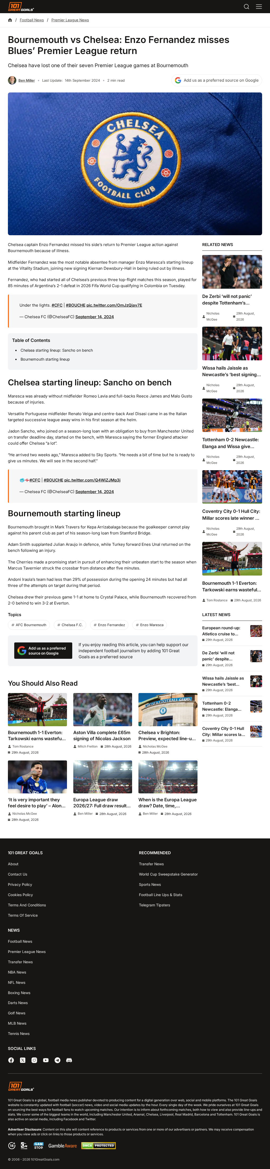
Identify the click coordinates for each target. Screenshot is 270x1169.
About (13, 864)
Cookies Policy (20, 894)
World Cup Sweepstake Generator (168, 874)
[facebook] (11, 1060)
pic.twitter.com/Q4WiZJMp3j (92, 480)
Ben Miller (26, 80)
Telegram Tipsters (154, 905)
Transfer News (151, 864)
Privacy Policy (20, 884)
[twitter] (23, 1060)
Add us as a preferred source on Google (221, 80)
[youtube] (46, 1060)
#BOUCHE (75, 305)
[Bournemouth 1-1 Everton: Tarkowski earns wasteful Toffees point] (37, 709)
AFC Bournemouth (31, 625)
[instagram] (34, 1060)
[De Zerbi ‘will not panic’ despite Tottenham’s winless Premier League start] (232, 271)
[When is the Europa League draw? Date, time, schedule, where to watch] (167, 777)
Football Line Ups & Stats (160, 894)
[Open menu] (259, 6)
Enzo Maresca (151, 625)
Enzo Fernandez (111, 625)
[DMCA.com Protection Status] (98, 1147)
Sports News (150, 884)
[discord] (69, 1060)
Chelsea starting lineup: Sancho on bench (57, 350)
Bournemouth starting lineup (45, 359)
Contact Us (17, 874)
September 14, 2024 (94, 316)
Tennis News (19, 1033)
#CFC (57, 305)
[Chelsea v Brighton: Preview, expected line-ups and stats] (167, 709)
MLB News (17, 1023)
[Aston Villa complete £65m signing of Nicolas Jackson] (102, 709)
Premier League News (70, 20)
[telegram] (57, 1060)
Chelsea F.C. (72, 625)
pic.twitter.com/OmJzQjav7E (114, 305)
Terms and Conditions (27, 905)
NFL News (16, 982)
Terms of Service (23, 915)
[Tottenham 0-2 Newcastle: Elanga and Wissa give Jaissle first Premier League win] (232, 415)
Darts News (18, 1002)
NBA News (17, 972)
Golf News (16, 1013)
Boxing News (19, 992)
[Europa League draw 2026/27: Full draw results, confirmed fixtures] (102, 777)
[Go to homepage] (21, 6)
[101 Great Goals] (135, 1087)
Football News (32, 20)
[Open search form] (246, 6)
